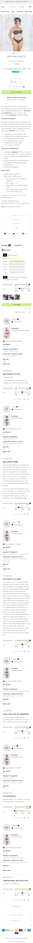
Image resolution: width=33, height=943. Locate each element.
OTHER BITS (16, 920)
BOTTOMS (20, 11)
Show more (15, 906)
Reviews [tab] (6, 245)
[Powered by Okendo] (6, 250)
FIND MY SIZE (5, 11)
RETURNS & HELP (16, 915)
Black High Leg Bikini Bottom (13, 176)
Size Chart (16, 223)
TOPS (12, 11)
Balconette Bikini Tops (9, 203)
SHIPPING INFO (16, 215)
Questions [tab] (18, 245)
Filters (17, 305)
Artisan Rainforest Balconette (21, 330)
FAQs (16, 227)
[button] (16, 61)
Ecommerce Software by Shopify (16, 941)
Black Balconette (17, 418)
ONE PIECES (28, 11)
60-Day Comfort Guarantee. (16, 97)
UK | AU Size (16, 78)
